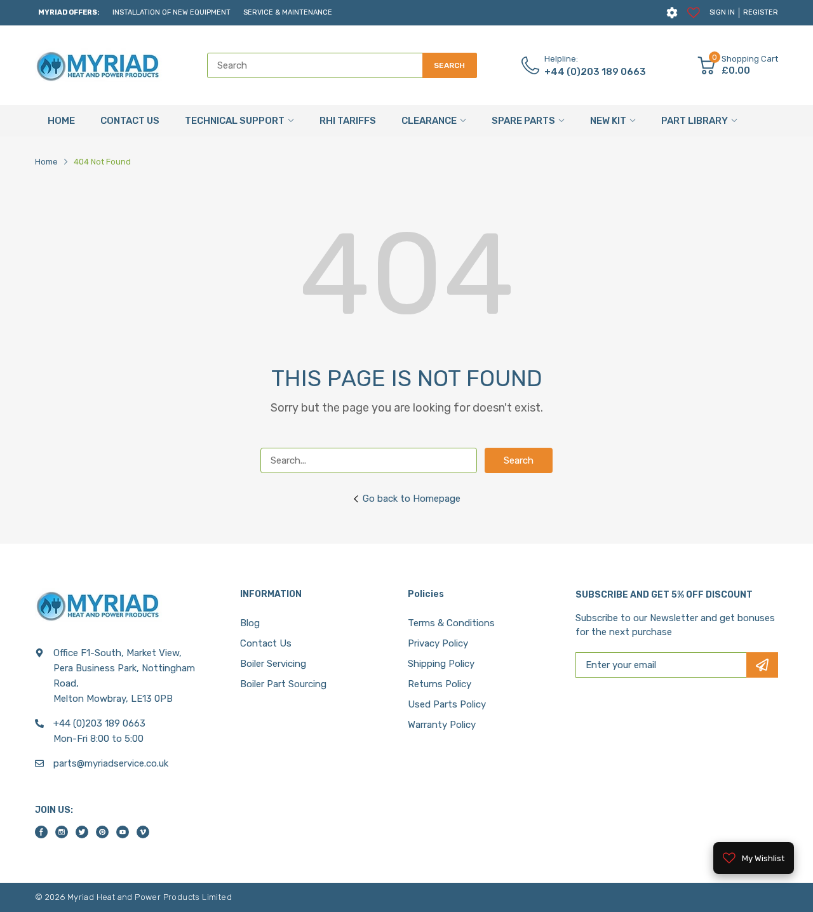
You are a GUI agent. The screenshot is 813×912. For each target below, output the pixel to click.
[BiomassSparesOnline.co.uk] (98, 65)
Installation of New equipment (171, 12)
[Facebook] (41, 832)
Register (760, 12)
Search (519, 460)
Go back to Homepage (411, 498)
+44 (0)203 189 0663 (595, 71)
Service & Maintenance (287, 12)
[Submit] (762, 665)
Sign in (722, 12)
